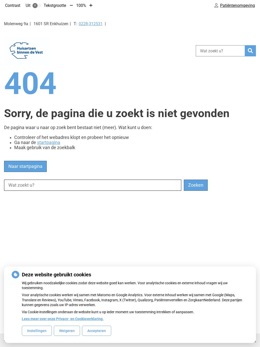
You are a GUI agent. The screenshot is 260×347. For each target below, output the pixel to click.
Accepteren (96, 331)
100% (81, 5)
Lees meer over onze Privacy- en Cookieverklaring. (63, 319)
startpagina (48, 142)
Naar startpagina (25, 166)
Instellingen (36, 331)
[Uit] (36, 5)
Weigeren (67, 331)
